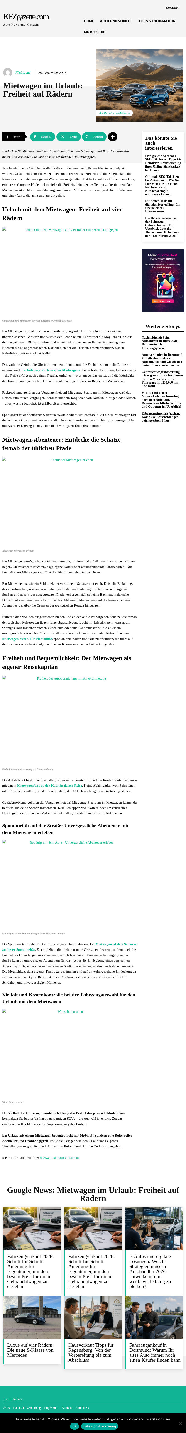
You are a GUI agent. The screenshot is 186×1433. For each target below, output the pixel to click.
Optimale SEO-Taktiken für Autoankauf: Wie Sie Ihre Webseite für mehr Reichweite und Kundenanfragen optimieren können (162, 185)
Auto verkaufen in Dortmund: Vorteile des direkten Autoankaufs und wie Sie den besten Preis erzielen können (163, 360)
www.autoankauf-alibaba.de (60, 1158)
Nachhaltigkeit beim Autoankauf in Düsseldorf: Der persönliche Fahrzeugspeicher (160, 343)
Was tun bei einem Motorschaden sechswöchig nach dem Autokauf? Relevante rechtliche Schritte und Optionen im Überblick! (161, 400)
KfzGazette (23, 72)
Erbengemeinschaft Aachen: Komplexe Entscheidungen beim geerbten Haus (161, 417)
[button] (172, 7)
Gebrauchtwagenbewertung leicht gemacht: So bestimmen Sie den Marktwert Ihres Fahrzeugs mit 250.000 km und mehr (162, 379)
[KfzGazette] (8, 72)
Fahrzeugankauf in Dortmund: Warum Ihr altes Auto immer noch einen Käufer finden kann (155, 1352)
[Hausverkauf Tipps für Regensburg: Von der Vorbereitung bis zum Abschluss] (93, 1317)
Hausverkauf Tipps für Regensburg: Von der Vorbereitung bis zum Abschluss (90, 1352)
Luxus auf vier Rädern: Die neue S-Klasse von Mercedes (30, 1350)
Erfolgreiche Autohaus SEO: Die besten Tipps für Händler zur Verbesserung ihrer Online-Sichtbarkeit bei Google (163, 163)
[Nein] (180, 1423)
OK (74, 1426)
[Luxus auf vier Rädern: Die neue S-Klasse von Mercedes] (32, 1317)
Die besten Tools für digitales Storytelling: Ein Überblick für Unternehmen (162, 206)
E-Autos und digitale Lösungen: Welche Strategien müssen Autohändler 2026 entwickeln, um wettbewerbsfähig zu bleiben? (150, 1271)
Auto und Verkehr (114, 112)
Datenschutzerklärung (99, 1426)
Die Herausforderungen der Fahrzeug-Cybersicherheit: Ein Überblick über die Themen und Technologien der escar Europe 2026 (163, 226)
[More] (112, 136)
